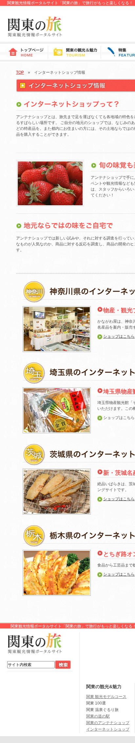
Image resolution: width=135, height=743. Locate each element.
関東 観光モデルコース (106, 696)
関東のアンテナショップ (107, 722)
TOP (20, 72)
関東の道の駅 (98, 716)
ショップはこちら (119, 336)
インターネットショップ (107, 729)
